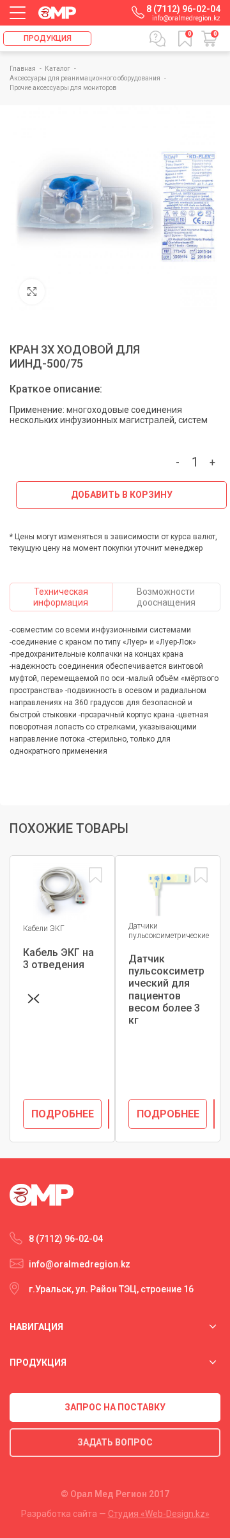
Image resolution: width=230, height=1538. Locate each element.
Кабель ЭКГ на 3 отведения (58, 958)
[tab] (61, 597)
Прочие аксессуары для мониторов (63, 87)
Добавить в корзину (121, 494)
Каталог (58, 68)
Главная (23, 68)
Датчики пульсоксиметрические (168, 930)
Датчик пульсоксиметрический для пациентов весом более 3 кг (166, 989)
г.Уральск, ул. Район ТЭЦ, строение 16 (111, 1289)
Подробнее (62, 1114)
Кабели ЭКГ (44, 928)
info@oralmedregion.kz (186, 18)
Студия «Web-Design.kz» (159, 1514)
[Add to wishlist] (95, 875)
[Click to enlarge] (32, 291)
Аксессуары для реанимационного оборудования (86, 78)
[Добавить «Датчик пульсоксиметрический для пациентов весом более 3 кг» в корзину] (214, 1114)
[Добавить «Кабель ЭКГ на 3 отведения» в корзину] (108, 1114)
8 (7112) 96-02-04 (183, 9)
